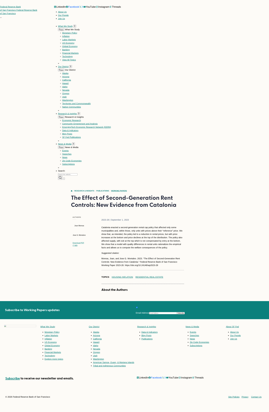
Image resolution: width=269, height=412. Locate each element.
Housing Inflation (122, 277)
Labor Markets (69, 39)
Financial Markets (70, 53)
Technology (67, 56)
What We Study (65, 26)
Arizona (65, 76)
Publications (102, 191)
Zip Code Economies (72, 161)
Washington (67, 100)
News (64, 157)
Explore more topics (54, 359)
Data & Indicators (70, 130)
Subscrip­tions (68, 164)
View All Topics (69, 60)
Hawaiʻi (65, 83)
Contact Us (256, 397)
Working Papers (119, 191)
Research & (146, 326)
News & (192, 326)
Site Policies (233, 397)
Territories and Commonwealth (76, 103)
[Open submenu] (74, 26)
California (66, 80)
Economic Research (71, 120)
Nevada (65, 90)
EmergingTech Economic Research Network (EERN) (86, 127)
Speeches (66, 154)
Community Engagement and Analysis (80, 124)
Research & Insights (67, 113)
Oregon (65, 93)
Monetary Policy (69, 33)
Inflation (66, 36)
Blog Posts (67, 134)
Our (94, 326)
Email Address (142, 313)
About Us (62, 12)
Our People (63, 15)
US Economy (68, 43)
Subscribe (12, 378)
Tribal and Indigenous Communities (109, 366)
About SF (232, 326)
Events (65, 150)
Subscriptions (196, 345)
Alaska (65, 73)
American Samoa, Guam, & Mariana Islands (113, 362)
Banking (66, 50)
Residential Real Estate (149, 277)
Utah (64, 97)
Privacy (245, 397)
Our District (63, 66)
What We (47, 326)
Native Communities (71, 107)
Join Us (61, 18)
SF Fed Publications (71, 137)
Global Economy (70, 46)
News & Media (64, 144)
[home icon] (71, 191)
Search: (61, 171)
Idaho (64, 87)
